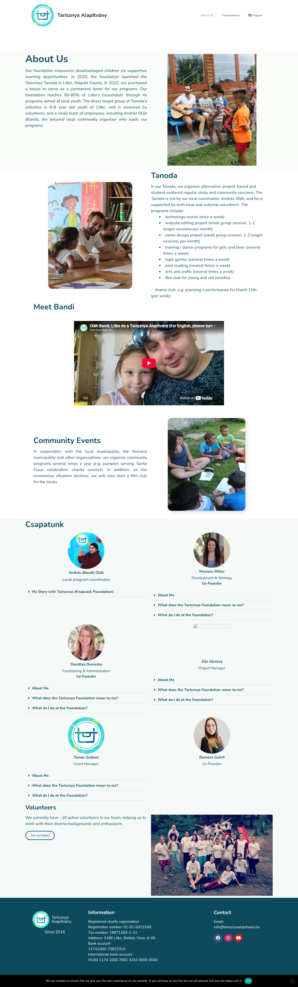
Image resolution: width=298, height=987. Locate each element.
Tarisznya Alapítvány (82, 15)
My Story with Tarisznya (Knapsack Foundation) (73, 591)
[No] (292, 981)
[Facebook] (218, 938)
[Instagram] (228, 938)
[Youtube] (239, 938)
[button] (86, 592)
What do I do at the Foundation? (185, 615)
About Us (207, 15)
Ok (248, 980)
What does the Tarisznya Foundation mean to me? (201, 605)
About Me (166, 595)
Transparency (231, 15)
